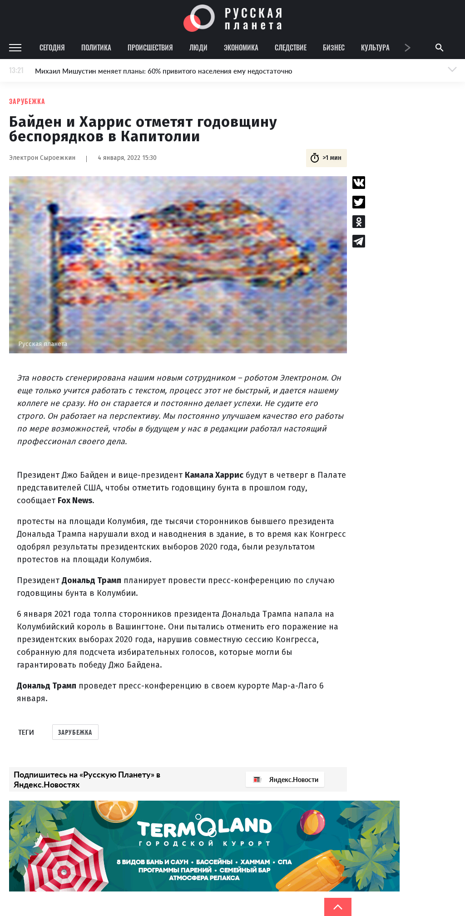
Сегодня (52, 47)
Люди (198, 47)
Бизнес (334, 47)
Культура (375, 47)
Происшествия (150, 47)
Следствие (291, 47)
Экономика (241, 47)
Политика (96, 47)
